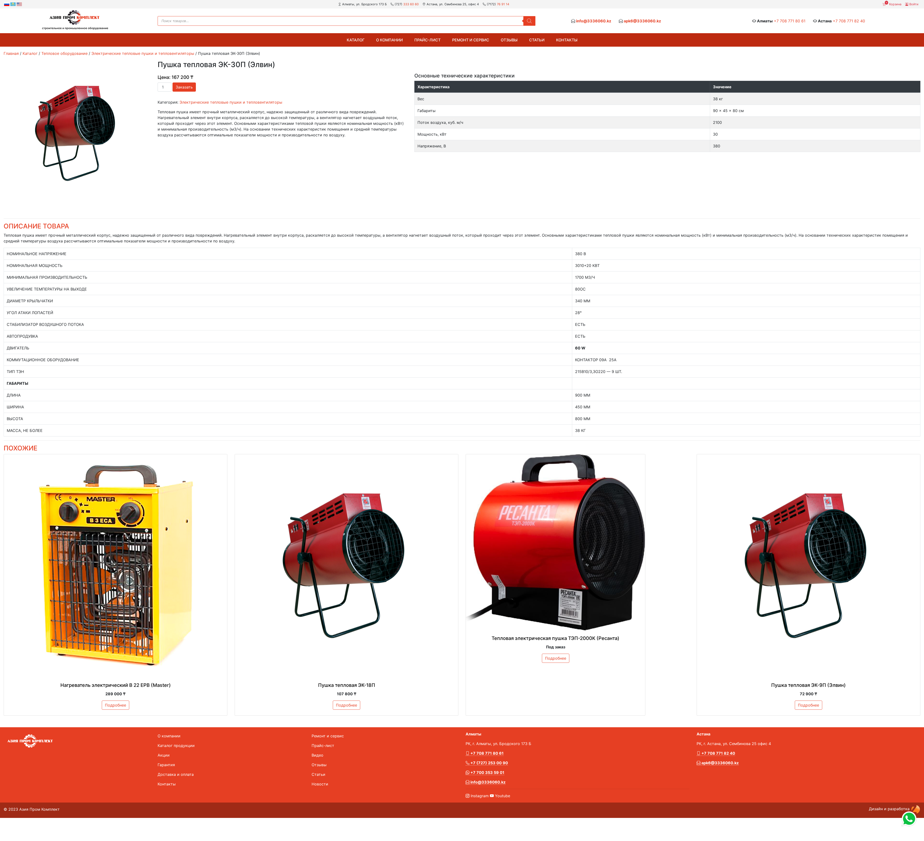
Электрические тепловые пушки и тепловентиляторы (142, 53)
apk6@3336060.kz (642, 21)
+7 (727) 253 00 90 (488, 762)
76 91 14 (503, 4)
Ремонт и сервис (470, 40)
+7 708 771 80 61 (789, 21)
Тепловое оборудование (64, 53)
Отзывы (509, 40)
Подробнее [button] (115, 705)
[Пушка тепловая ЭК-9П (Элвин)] (808, 565)
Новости (320, 784)
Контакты (567, 40)
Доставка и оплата (176, 774)
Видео (317, 755)
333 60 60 (411, 4)
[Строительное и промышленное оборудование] (75, 19)
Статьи (537, 40)
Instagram (479, 795)
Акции (164, 755)
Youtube (502, 795)
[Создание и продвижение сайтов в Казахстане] (915, 809)
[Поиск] (529, 21)
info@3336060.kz (593, 21)
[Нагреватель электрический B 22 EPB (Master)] (115, 565)
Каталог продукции (176, 745)
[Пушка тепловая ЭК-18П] (346, 565)
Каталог (356, 40)
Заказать (184, 87)
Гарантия (166, 764)
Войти (913, 4)
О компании (389, 40)
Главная (11, 53)
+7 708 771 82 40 (849, 21)
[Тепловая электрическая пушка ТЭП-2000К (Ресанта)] (555, 542)
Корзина (893, 4)
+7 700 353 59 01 (486, 772)
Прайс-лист (427, 40)
